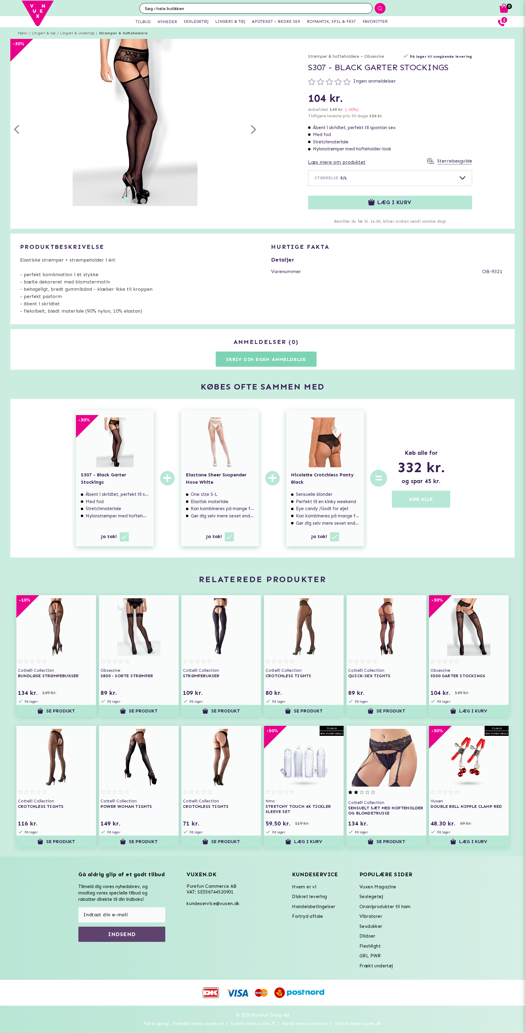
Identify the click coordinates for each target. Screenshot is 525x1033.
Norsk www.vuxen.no (305, 1023)
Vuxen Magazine (377, 887)
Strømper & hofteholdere (123, 33)
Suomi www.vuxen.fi (253, 1023)
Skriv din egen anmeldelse (266, 359)
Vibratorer (370, 916)
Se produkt (60, 711)
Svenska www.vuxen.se (198, 1023)
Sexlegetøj (371, 896)
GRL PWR (370, 956)
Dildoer (367, 936)
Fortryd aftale (307, 916)
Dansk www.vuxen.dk (358, 1023)
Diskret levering (309, 896)
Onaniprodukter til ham (385, 906)
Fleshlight (370, 946)
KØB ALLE (421, 499)
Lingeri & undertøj (77, 33)
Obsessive (374, 56)
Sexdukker (371, 926)
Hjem (22, 33)
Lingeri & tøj (44, 33)
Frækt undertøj (376, 966)
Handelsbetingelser (313, 906)
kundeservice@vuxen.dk (213, 903)
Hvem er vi (304, 887)
